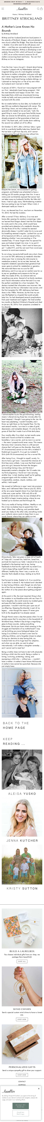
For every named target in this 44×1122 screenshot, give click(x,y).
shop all (22, 961)
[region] (20, 1103)
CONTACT (22, 1081)
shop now (22, 1019)
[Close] (39, 1088)
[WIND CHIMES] (22, 986)
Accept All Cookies (21, 1106)
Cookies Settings (20, 1113)
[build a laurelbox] (22, 928)
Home (15, 14)
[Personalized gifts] (22, 1044)
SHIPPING (22, 1085)
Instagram (20, 59)
